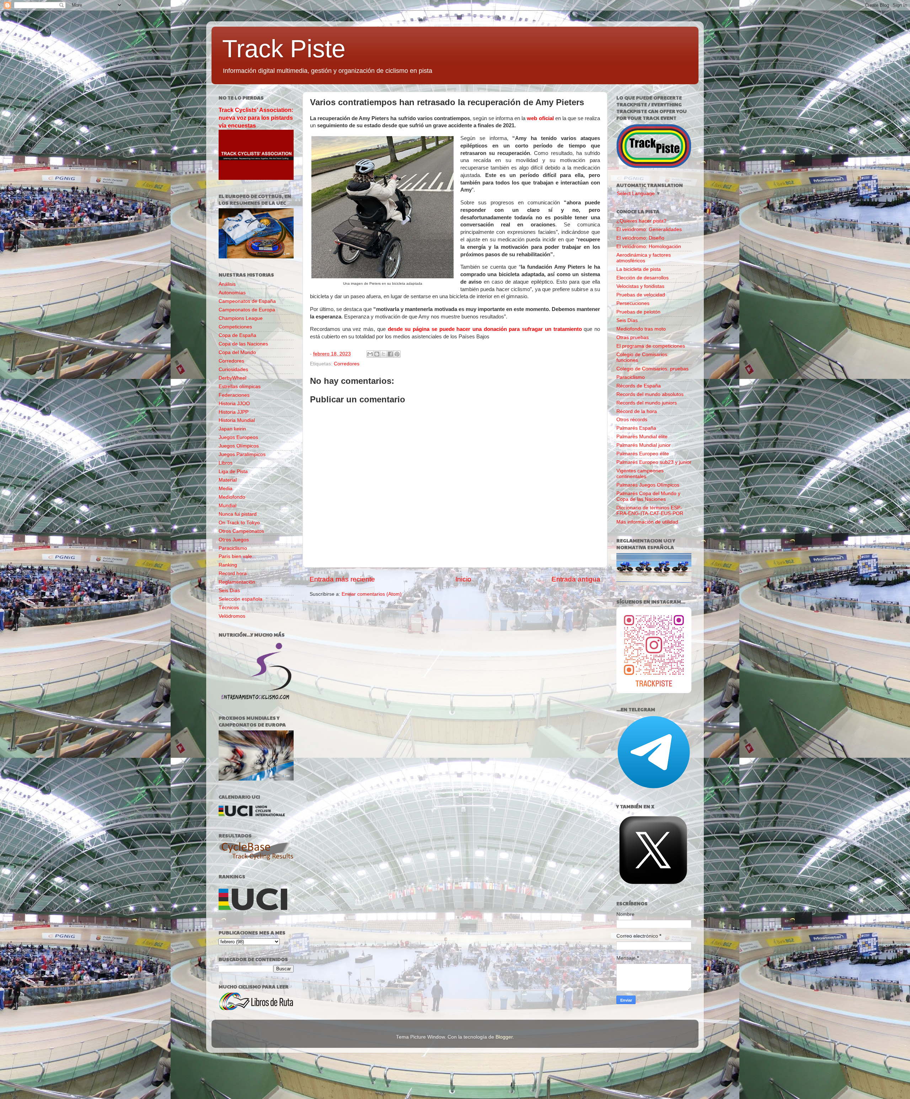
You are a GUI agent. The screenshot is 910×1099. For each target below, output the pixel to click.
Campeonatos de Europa (247, 309)
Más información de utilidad (647, 522)
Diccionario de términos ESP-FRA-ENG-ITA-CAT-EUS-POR (649, 510)
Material (228, 480)
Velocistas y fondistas (640, 286)
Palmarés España (636, 428)
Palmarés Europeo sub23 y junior (653, 462)
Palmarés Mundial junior (643, 445)
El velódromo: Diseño (640, 238)
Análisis (227, 284)
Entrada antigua (576, 579)
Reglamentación (237, 582)
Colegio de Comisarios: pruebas (652, 368)
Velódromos (232, 616)
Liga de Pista (233, 471)
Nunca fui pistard (238, 514)
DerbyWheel (232, 378)
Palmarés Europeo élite (642, 453)
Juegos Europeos (238, 437)
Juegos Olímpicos (239, 446)
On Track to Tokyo (239, 522)
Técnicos (229, 607)
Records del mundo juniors (646, 403)
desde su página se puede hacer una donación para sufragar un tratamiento (485, 329)
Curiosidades (233, 369)
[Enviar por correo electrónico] (370, 354)
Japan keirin (232, 428)
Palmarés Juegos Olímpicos (647, 485)
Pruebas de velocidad (640, 294)
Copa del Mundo (237, 352)
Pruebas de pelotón (638, 312)
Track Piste (284, 49)
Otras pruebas (632, 337)
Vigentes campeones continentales (640, 473)
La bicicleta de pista (638, 269)
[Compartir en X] (383, 354)
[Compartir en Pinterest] (397, 354)
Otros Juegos (234, 539)
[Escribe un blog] (376, 354)
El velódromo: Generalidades (649, 229)
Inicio (463, 579)
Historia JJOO (234, 403)
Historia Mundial (237, 420)
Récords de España (638, 385)
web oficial (540, 118)
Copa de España (237, 335)
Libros (225, 463)
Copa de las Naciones (243, 344)
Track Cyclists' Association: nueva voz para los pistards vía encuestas (256, 118)
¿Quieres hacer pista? (641, 221)
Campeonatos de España (247, 301)
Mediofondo (232, 497)
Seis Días (229, 590)
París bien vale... (237, 556)
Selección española (240, 599)
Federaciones (234, 395)
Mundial (227, 505)
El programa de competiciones (650, 346)
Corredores (346, 363)
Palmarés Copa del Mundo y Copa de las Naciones (648, 496)
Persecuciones (632, 303)
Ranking (228, 565)
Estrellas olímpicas (240, 386)
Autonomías (232, 292)
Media (225, 488)
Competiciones (235, 326)
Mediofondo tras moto (641, 329)
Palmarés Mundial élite (642, 436)
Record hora (233, 573)
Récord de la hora (636, 411)
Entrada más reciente (342, 579)
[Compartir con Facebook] (390, 354)
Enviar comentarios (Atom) (372, 594)
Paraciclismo (233, 548)
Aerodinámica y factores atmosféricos (643, 257)
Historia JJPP (233, 412)
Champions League (241, 318)
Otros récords (631, 419)
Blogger (504, 1037)
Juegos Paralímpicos (242, 454)
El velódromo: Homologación (648, 246)
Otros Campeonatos (241, 531)
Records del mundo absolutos (650, 394)
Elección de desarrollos (642, 277)
